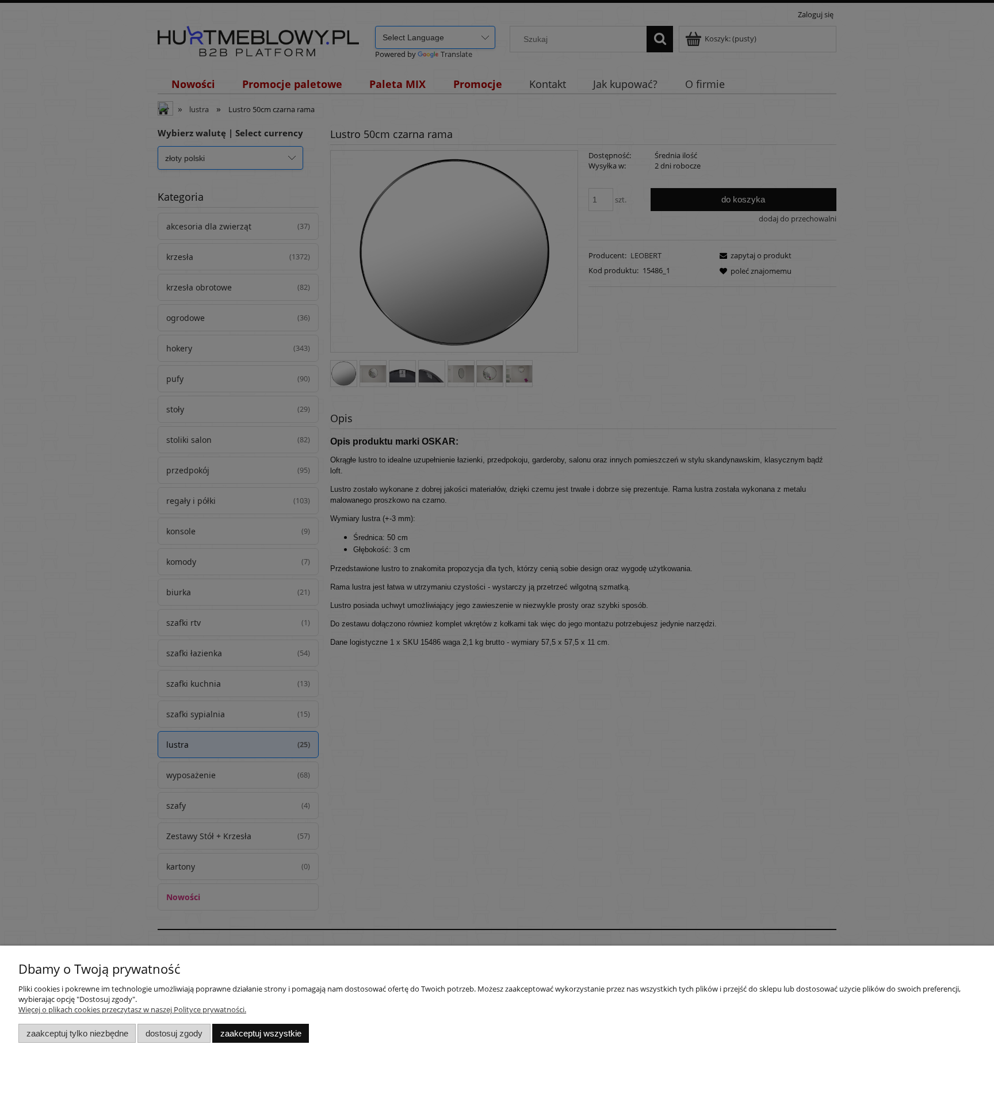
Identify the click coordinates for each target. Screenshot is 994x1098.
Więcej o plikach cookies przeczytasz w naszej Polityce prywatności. (132, 1009)
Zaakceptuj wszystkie (260, 1033)
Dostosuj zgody (174, 1033)
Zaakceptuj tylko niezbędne (77, 1033)
